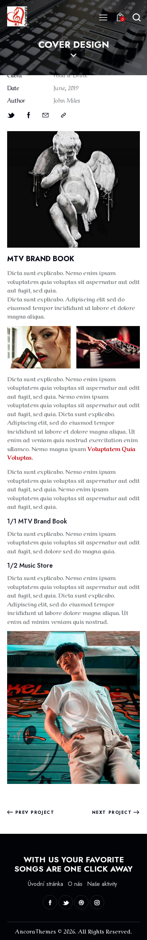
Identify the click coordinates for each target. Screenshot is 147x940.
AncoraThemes (35, 931)
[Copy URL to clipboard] (63, 115)
